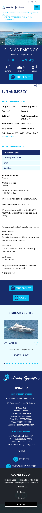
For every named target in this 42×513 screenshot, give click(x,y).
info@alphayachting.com (24, 424)
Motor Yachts (27, 17)
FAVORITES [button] (24, 459)
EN (36, 2)
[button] (31, 2)
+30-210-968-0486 (23, 413)
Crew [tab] (6, 163)
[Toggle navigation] (37, 7)
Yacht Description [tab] (12, 152)
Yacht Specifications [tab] (13, 157)
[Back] (35, 85)
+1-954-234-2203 (22, 441)
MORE (21, 486)
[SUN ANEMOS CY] (21, 33)
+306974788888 (24, 416)
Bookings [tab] (8, 168)
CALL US (23, 297)
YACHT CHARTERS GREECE (12, 17)
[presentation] (2, 41)
